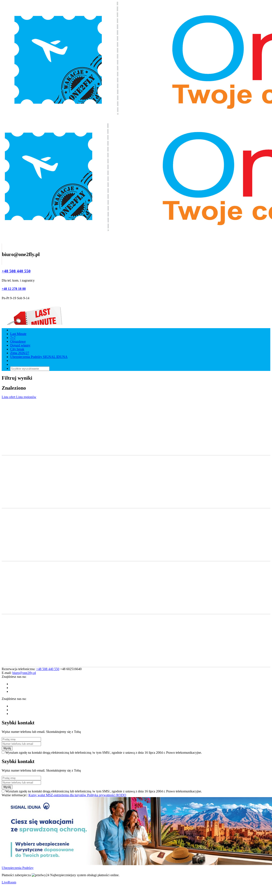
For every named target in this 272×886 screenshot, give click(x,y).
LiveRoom (9, 882)
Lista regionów (26, 397)
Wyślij (7, 748)
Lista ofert (9, 397)
